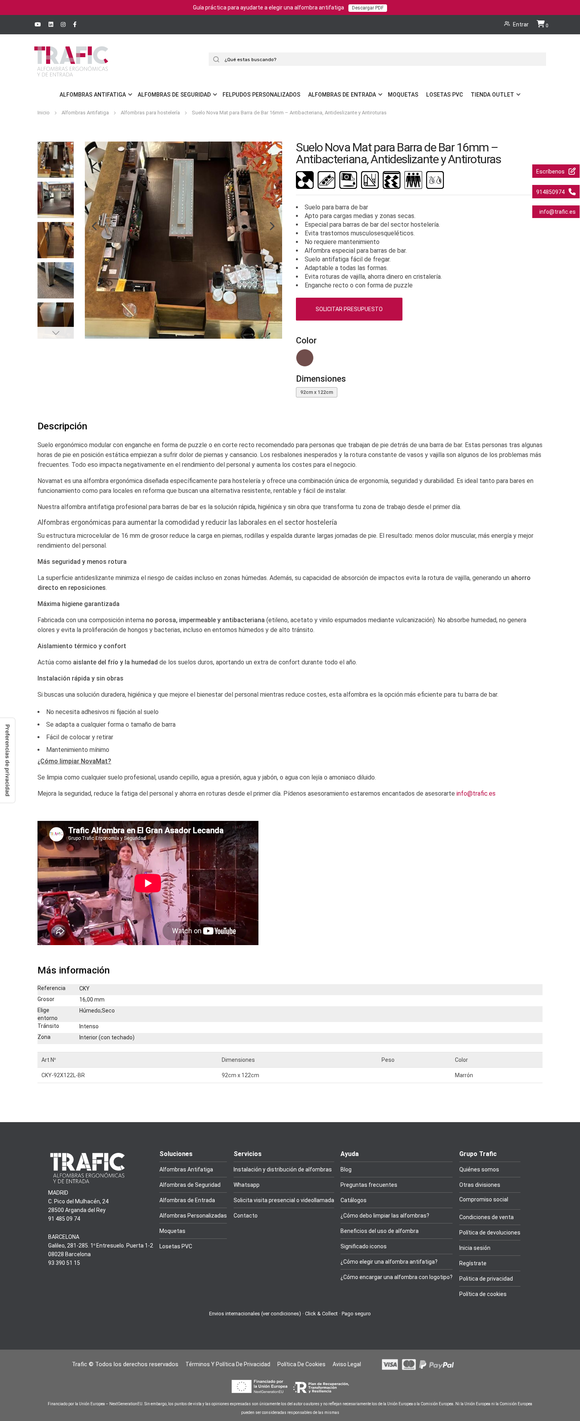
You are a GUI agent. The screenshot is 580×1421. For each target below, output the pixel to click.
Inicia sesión (474, 1248)
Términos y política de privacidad (227, 1364)
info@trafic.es (476, 793)
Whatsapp (247, 1185)
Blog (346, 1169)
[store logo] (71, 72)
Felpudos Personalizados (261, 94)
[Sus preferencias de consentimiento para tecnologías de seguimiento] (7, 760)
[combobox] (380, 59)
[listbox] (419, 360)
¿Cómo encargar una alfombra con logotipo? (397, 1277)
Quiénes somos (479, 1169)
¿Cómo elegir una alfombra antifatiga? (389, 1262)
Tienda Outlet (492, 94)
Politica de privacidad (486, 1279)
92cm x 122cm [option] (316, 392)
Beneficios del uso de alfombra (380, 1231)
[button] (90, 240)
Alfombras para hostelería (151, 113)
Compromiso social (483, 1199)
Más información (73, 970)
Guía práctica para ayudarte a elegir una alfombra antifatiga (288, 7)
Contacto (246, 1215)
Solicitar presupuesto (349, 309)
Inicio (44, 113)
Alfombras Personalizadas (193, 1215)
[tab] (290, 426)
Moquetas (403, 94)
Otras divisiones (479, 1185)
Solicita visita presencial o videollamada (284, 1200)
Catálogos (354, 1200)
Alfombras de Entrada (342, 94)
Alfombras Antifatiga (93, 94)
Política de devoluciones (489, 1232)
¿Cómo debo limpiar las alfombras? (385, 1215)
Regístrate (472, 1263)
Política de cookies (483, 1294)
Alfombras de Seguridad (174, 94)
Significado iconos (364, 1246)
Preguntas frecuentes (369, 1185)
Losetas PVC (444, 94)
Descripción (62, 426)
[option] (305, 358)
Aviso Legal (347, 1364)
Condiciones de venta (486, 1217)
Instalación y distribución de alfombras (283, 1169)
